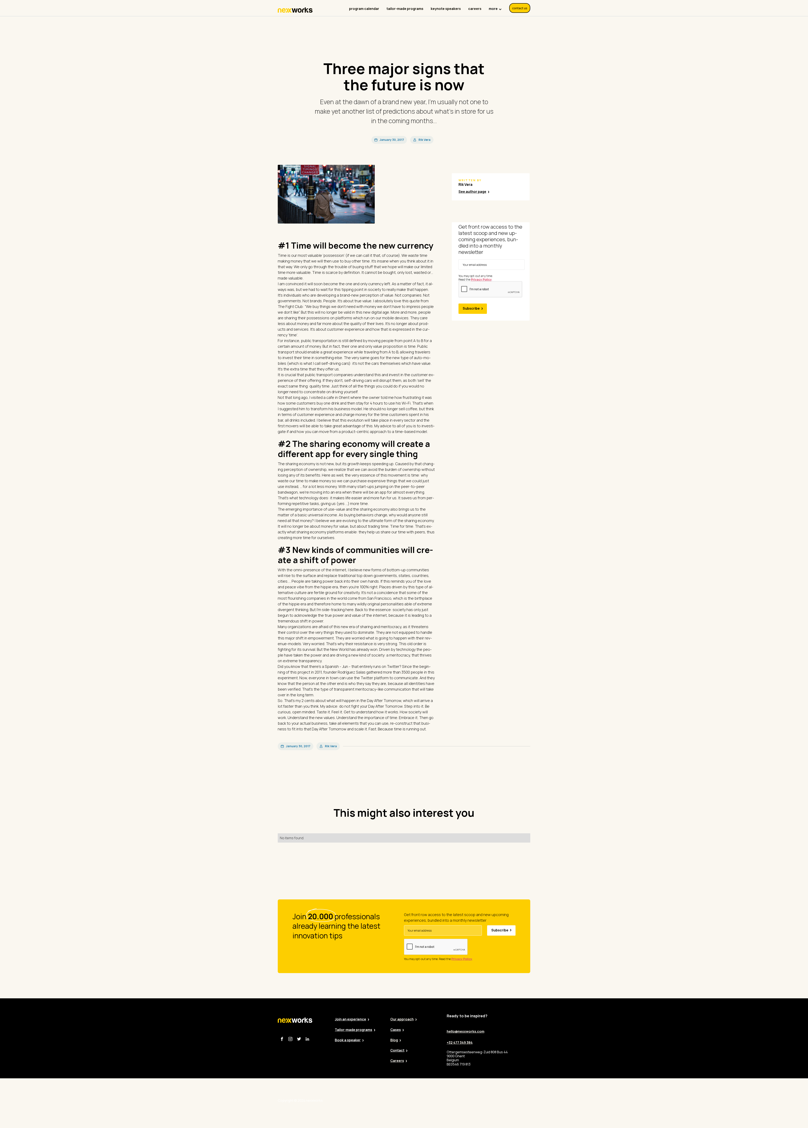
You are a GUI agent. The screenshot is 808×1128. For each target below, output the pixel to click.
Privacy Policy (419, 1101)
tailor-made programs (405, 8)
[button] (495, 6)
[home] (295, 10)
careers (474, 8)
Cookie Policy (447, 1101)
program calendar (364, 8)
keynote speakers (446, 8)
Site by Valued (392, 1101)
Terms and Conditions (482, 1101)
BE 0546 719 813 (518, 1101)
